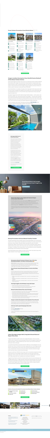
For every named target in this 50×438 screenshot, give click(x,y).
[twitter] (33, 416)
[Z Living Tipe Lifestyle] (35, 405)
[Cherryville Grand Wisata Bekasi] (15, 405)
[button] (3, 431)
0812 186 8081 (33, 102)
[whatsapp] (38, 416)
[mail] (39, 416)
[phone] (41, 416)
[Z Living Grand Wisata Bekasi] (5, 405)
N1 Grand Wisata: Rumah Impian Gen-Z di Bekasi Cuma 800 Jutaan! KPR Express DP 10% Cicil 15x (13, 418)
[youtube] (36, 416)
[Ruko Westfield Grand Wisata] (45, 405)
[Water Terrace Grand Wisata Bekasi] (25, 405)
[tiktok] (32, 416)
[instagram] (35, 416)
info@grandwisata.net (16, 309)
